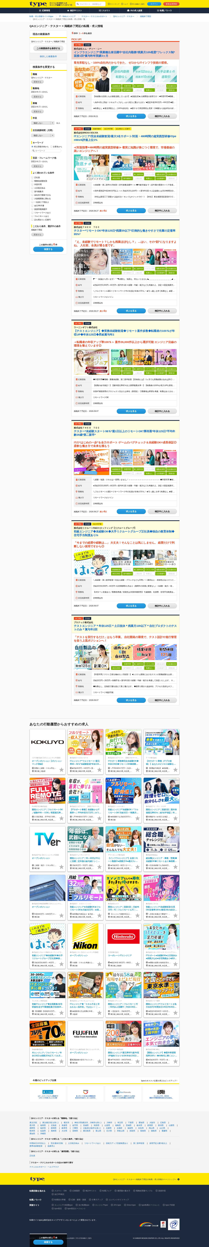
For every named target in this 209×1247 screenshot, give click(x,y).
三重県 (75, 1128)
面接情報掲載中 (40, 209)
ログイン (154, 4)
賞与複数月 (38, 191)
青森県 (64, 1125)
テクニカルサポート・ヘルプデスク (44, 1167)
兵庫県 (109, 1128)
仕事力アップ (97, 1200)
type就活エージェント (76, 1208)
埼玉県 (120, 1122)
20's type (117, 1205)
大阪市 (152, 1122)
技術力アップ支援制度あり (117, 1143)
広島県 (163, 1122)
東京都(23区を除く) (50, 1122)
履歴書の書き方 (123, 1191)
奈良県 (141, 1128)
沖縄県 (43, 1134)
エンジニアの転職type (63, 1205)
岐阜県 (64, 1128)
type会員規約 (70, 1238)
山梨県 (171, 1125)
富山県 (98, 1131)
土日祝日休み (39, 188)
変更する (37, 82)
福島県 (118, 1125)
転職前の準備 (59, 1200)
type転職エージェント (151, 1205)
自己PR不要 (39, 206)
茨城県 (128, 1125)
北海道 (53, 1125)
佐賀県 (43, 1131)
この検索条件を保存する (48, 48)
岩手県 (75, 1125)
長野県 (32, 1128)
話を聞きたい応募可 (42, 220)
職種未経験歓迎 (40, 181)
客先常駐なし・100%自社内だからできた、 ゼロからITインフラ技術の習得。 (122, 62)
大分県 (64, 1131)
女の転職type (83, 1205)
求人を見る (131, 116)
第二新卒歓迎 (138, 1143)
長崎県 (53, 1131)
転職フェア (107, 1191)
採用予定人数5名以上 (158, 1143)
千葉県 (131, 1122)
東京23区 (33, 1122)
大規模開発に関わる (42, 199)
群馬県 (150, 1125)
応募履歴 (76, 1191)
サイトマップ (114, 4)
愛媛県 (164, 1131)
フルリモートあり (41, 216)
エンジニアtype (101, 1205)
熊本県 (32, 1131)
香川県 (32, 1125)
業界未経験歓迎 (36, 1146)
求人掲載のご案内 (138, 4)
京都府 (119, 1128)
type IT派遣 (170, 1205)
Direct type (131, 1205)
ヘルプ (125, 4)
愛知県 (141, 1122)
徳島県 (154, 1131)
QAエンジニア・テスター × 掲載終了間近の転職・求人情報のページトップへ (144, 1179)
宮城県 (86, 1125)
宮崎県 (75, 1131)
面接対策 (162, 1191)
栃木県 (139, 1125)
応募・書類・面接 (78, 1200)
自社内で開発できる (42, 195)
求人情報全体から (41, 147)
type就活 (58, 1208)
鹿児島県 (86, 1131)
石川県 (109, 1131)
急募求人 (51, 1146)
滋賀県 (130, 1128)
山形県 (107, 1125)
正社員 (37, 177)
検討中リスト (91, 1191)
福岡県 (43, 1125)
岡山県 (151, 1128)
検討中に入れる (162, 116)
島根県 (143, 1131)
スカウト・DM (60, 1191)
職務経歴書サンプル (144, 1191)
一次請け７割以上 (41, 202)
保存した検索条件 (48, 56)
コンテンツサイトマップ (119, 1200)
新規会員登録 (171, 4)
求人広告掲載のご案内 (83, 1238)
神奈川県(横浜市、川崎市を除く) (88, 1122)
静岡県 (53, 1128)
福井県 (43, 1128)
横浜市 (66, 1122)
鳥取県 (132, 1131)
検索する (48, 249)
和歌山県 (120, 1131)
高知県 (32, 1134)
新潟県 (161, 1125)
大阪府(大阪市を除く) (92, 1128)
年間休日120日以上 (38, 1143)
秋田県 (96, 1125)
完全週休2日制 (57, 1143)
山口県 (162, 1128)
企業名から (57, 147)
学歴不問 (38, 184)
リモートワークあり (42, 213)
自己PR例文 (59, 1194)
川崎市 (109, 1122)
